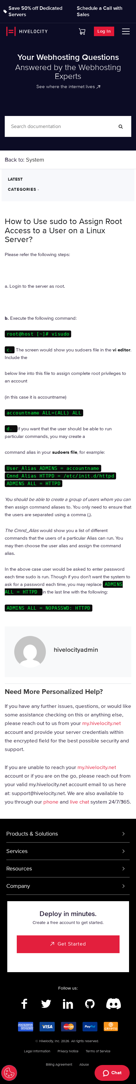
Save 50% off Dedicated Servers (35, 11)
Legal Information (37, 1051)
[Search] (120, 126)
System (35, 159)
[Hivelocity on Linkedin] (68, 1004)
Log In (104, 31)
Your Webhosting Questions (68, 57)
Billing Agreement (59, 1064)
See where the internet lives (65, 86)
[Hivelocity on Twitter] (46, 1004)
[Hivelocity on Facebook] (24, 1004)
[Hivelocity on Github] (90, 1004)
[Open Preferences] (9, 1073)
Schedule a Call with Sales (99, 11)
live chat (79, 802)
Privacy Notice (68, 1051)
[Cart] (82, 31)
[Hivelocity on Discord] (112, 1004)
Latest (15, 179)
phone (51, 802)
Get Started (72, 944)
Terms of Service (98, 1051)
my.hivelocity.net (101, 723)
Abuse (84, 1064)
